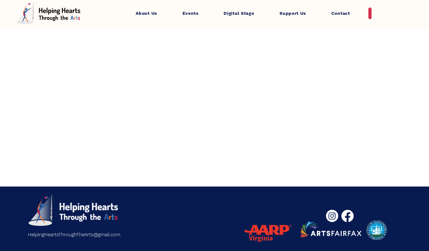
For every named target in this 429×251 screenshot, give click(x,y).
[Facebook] (347, 216)
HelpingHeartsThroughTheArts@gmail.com (74, 234)
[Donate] (370, 13)
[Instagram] (332, 216)
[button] (146, 13)
